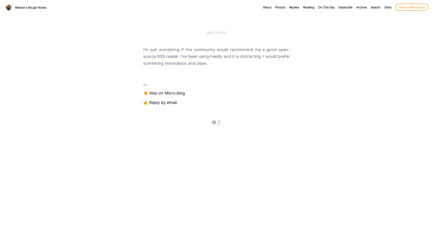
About (267, 7)
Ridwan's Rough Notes (30, 7)
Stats (388, 7)
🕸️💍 (216, 122)
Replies (294, 7)
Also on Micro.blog (412, 7)
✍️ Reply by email (160, 102)
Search (375, 7)
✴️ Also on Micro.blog (164, 93)
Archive (361, 7)
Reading (308, 7)
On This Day (326, 7)
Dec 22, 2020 (216, 32)
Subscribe (345, 7)
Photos (280, 7)
